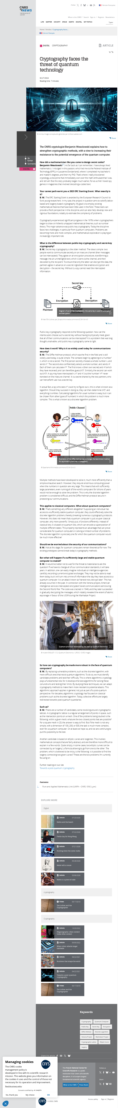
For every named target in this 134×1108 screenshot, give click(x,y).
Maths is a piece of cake (66, 880)
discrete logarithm (101, 1032)
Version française (108, 5)
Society (57, 22)
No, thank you (12, 1095)
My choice (30, 1095)
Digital (79, 22)
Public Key (85, 1027)
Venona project (87, 1037)
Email (110, 1084)
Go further (30, 158)
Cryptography (86, 1022)
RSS (94, 5)
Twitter (78, 5)
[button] (5, 1103)
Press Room (83, 1085)
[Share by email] (62, 1055)
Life (42, 22)
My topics (88, 22)
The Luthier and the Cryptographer (64, 906)
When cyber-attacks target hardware (67, 947)
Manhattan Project (102, 1037)
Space (64, 22)
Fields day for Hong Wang (67, 836)
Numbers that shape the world (68, 961)
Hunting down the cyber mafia (68, 851)
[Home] (25, 9)
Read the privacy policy (13, 1086)
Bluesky (107, 1072)
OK (48, 1095)
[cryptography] (47, 905)
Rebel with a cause (64, 865)
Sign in (103, 1099)
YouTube (91, 5)
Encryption (106, 1027)
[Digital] (47, 821)
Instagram (88, 5)
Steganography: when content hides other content (68, 933)
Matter (49, 22)
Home (42, 29)
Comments (32, 164)
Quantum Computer (102, 1022)
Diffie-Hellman (86, 1032)
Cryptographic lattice (89, 1042)
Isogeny (84, 1047)
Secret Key (95, 1027)
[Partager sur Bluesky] (107, 1084)
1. (38, 786)
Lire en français (49, 33)
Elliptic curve (104, 1042)
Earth (71, 22)
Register (111, 1099)
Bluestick (84, 5)
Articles (48, 29)
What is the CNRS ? (70, 1085)
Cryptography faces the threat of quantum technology (61, 29)
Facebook (81, 5)
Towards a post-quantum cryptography (66, 976)
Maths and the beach (65, 822)
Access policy (93, 1099)
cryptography (60, 45)
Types (111, 22)
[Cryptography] (47, 931)
